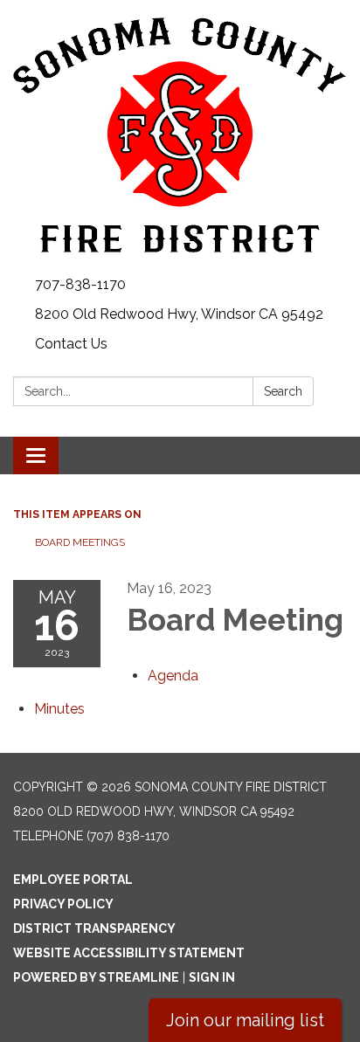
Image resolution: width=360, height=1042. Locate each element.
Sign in (212, 977)
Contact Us (71, 343)
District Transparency (94, 928)
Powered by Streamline (96, 977)
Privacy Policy (63, 904)
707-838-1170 (80, 284)
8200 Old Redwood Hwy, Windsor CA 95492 (179, 314)
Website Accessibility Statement (129, 953)
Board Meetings (80, 542)
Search (283, 391)
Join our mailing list (245, 1020)
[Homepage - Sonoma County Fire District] (180, 134)
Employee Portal (73, 880)
